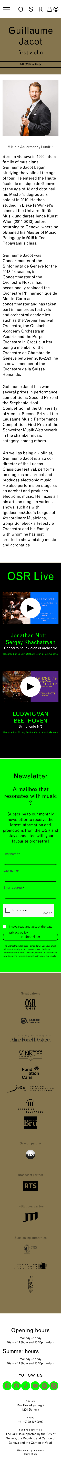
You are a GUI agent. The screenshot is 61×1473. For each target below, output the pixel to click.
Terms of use (30, 1454)
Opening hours (30, 1330)
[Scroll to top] (52, 1464)
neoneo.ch (38, 1450)
